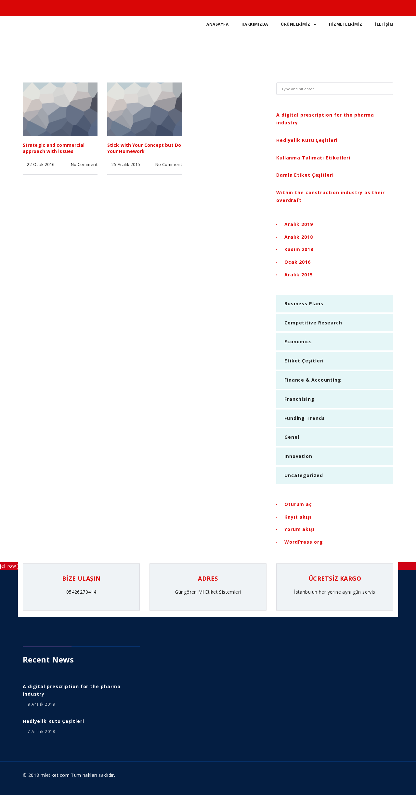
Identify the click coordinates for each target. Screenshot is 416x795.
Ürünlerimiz (295, 24)
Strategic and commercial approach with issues (53, 148)
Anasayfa (217, 24)
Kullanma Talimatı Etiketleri (313, 158)
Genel (291, 437)
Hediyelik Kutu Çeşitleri (307, 140)
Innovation (298, 456)
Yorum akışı (299, 529)
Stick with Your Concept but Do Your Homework (144, 148)
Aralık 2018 (298, 237)
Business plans (303, 303)
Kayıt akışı (298, 517)
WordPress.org (303, 542)
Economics (298, 341)
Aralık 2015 (298, 274)
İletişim (384, 24)
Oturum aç (298, 504)
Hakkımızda (254, 24)
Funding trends (304, 418)
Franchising (299, 399)
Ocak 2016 (297, 262)
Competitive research (313, 323)
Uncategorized (303, 475)
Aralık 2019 (298, 224)
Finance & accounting (312, 380)
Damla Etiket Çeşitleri (305, 175)
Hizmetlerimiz (345, 24)
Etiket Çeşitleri (304, 361)
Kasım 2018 (298, 249)
